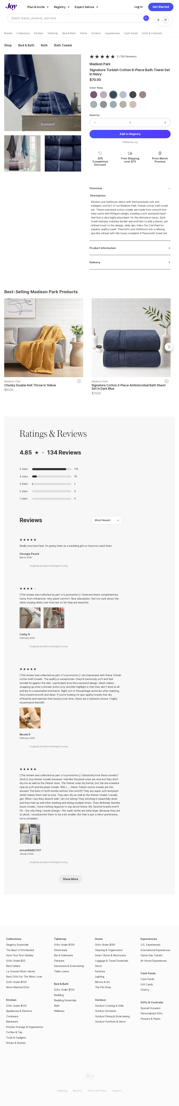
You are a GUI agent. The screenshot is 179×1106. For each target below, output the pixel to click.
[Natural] (123, 105)
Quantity (95, 115)
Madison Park (100, 64)
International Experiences (155, 950)
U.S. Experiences (150, 944)
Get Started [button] (161, 7)
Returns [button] (77, 1090)
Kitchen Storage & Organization (24, 1027)
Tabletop (60, 939)
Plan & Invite (36, 7)
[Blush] (133, 105)
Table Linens (61, 971)
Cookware (12, 1016)
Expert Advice (84, 7)
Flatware (59, 960)
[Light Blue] (113, 105)
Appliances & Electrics (19, 1011)
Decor (98, 966)
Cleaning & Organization (109, 950)
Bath (56, 1005)
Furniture (100, 971)
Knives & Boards (16, 1042)
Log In (138, 7)
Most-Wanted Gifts (17, 987)
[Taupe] (142, 95)
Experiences (149, 939)
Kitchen (11, 1000)
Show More (70, 879)
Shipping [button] (62, 1090)
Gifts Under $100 (16, 982)
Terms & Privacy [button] (97, 1090)
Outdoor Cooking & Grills (109, 1005)
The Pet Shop (103, 987)
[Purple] (94, 95)
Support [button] (117, 1090)
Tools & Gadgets (16, 1037)
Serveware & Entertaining (69, 966)
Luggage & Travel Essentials (111, 960)
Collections (13, 939)
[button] (117, 520)
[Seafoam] (94, 105)
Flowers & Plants (150, 1018)
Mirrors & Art (102, 982)
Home (99, 939)
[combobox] (106, 520)
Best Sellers (13, 966)
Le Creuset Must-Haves (20, 971)
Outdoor (100, 1000)
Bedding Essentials (65, 1000)
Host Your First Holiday (19, 955)
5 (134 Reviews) (127, 56)
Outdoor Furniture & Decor (110, 1021)
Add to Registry (130, 134)
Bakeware (12, 1021)
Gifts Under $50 (15, 960)
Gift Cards (147, 984)
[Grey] (103, 105)
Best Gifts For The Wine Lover (24, 976)
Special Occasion (150, 1008)
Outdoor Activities (105, 1011)
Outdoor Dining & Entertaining (112, 1016)
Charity (145, 989)
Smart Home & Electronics (110, 955)
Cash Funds (148, 973)
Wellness (59, 1011)
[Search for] (146, 18)
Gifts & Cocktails (152, 1002)
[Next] (169, 347)
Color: (96, 87)
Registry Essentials (17, 944)
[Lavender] (103, 95)
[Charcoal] (133, 95)
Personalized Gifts (151, 1013)
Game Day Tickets (152, 955)
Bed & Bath (61, 984)
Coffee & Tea (14, 1032)
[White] (142, 105)
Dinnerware (60, 950)
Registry (60, 7)
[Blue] (123, 95)
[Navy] (113, 95)
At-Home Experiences (154, 960)
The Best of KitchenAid (20, 950)
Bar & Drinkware (63, 955)
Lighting (99, 976)
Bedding (59, 995)
